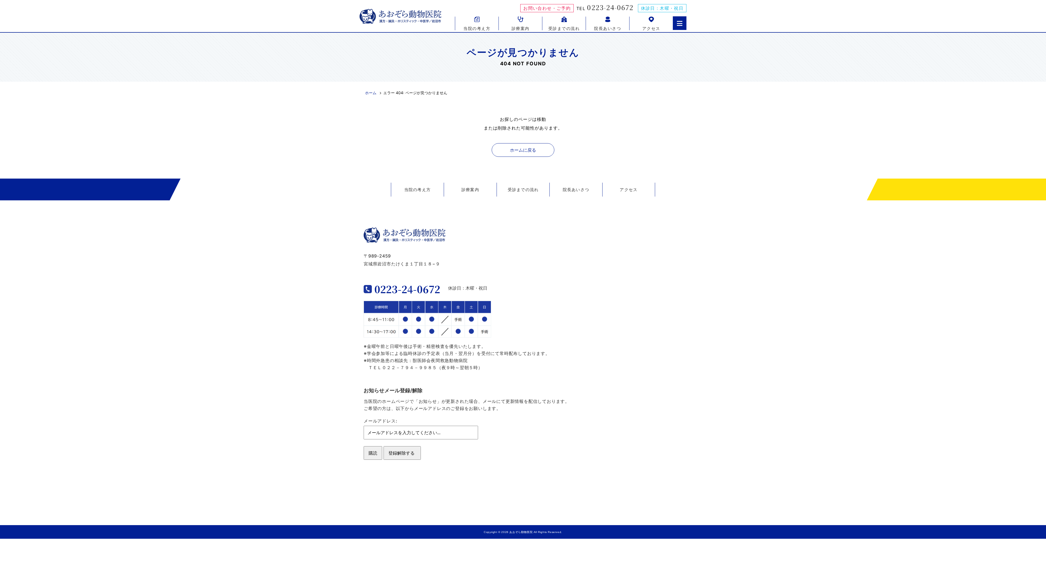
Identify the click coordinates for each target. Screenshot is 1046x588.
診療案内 (521, 28)
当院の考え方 (476, 28)
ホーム (370, 92)
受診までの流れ (564, 28)
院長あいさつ (607, 28)
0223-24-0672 (610, 7)
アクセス (651, 28)
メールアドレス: (380, 421)
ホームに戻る (523, 150)
